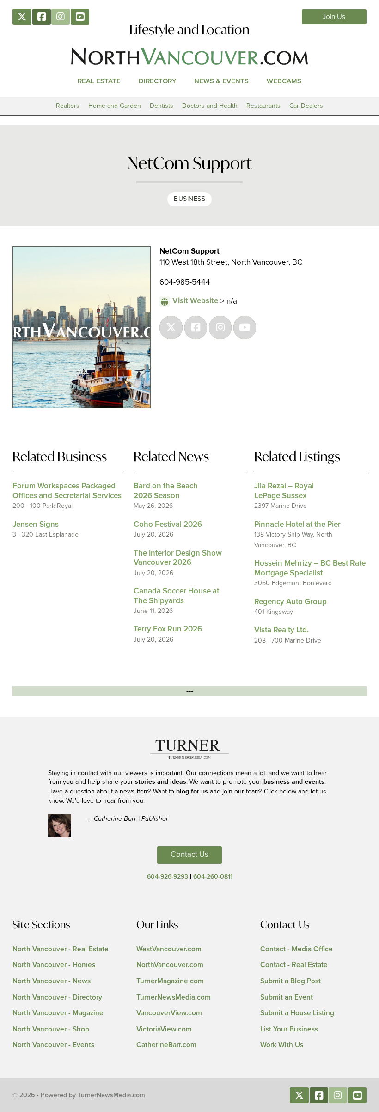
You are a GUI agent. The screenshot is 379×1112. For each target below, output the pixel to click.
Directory (158, 81)
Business (189, 199)
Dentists (161, 106)
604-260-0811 (212, 877)
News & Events (221, 81)
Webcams (284, 81)
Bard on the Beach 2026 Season (166, 490)
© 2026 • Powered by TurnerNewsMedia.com (78, 1095)
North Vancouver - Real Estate (60, 949)
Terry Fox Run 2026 (168, 629)
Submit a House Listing (297, 1013)
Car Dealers (306, 106)
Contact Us (189, 854)
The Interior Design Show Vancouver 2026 (178, 558)
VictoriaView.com (164, 1029)
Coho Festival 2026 (168, 525)
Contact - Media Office (296, 949)
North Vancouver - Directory (57, 997)
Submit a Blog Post (290, 981)
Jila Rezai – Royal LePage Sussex (284, 490)
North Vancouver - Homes (53, 965)
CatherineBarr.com (166, 1045)
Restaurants (263, 106)
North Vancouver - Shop (50, 1029)
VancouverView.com (169, 1013)
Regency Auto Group (290, 602)
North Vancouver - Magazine (58, 1013)
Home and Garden (114, 106)
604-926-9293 (167, 877)
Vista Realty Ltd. (281, 630)
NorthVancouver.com (169, 965)
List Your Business (289, 1029)
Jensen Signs (35, 525)
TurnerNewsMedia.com (173, 997)
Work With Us (281, 1045)
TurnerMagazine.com (170, 981)
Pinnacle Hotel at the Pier (297, 525)
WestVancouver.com (169, 949)
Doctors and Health (210, 106)
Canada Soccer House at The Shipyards (176, 596)
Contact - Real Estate (294, 965)
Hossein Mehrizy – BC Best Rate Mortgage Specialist (310, 568)
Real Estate (99, 81)
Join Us (334, 16)
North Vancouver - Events (53, 1045)
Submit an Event (286, 997)
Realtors (67, 106)
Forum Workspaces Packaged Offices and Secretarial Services (67, 490)
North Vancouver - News (51, 981)
